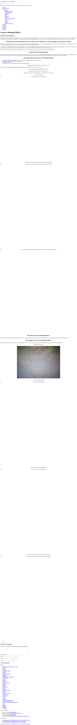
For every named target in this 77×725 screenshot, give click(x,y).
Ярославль (7, 14)
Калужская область (8, 12)
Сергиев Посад (6, 695)
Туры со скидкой (6, 8)
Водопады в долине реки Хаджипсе (10, 60)
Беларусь (4, 25)
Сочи (6, 19)
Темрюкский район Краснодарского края (10, 702)
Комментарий (3, 654)
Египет (4, 28)
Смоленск (7, 13)
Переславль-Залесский (7, 693)
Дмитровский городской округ (9, 676)
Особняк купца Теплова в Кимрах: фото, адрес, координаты (14, 721)
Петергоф (7, 16)
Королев (4, 686)
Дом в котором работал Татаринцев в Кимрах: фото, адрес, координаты (16, 720)
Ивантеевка (5, 680)
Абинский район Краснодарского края (10, 666)
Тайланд (4, 27)
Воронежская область (9, 23)
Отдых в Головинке (12, 714)
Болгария (4, 26)
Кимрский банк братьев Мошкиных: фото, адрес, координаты (14, 722)
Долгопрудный (6, 677)
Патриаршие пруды (12, 715)
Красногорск (5, 687)
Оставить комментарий (9, 35)
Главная (4, 7)
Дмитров (4, 675)
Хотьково (4, 706)
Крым (6, 21)
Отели (4, 692)
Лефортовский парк (12, 712)
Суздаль (6, 17)
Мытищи (4, 691)
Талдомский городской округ (8, 700)
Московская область (9, 11)
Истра (4, 681)
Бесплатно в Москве (7, 670)
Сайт (1, 660)
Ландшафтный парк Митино (16, 713)
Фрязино (4, 705)
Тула (6, 15)
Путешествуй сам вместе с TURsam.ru (7, 1)
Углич (4, 704)
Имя (1, 656)
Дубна (4, 678)
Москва (6, 10)
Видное (4, 672)
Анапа (6, 22)
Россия (4, 9)
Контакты (4, 29)
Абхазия (4, 24)
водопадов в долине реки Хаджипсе (16, 67)
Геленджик (7, 20)
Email (1, 658)
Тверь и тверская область (10, 18)
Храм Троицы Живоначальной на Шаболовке (20, 716)
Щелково (4, 707)
